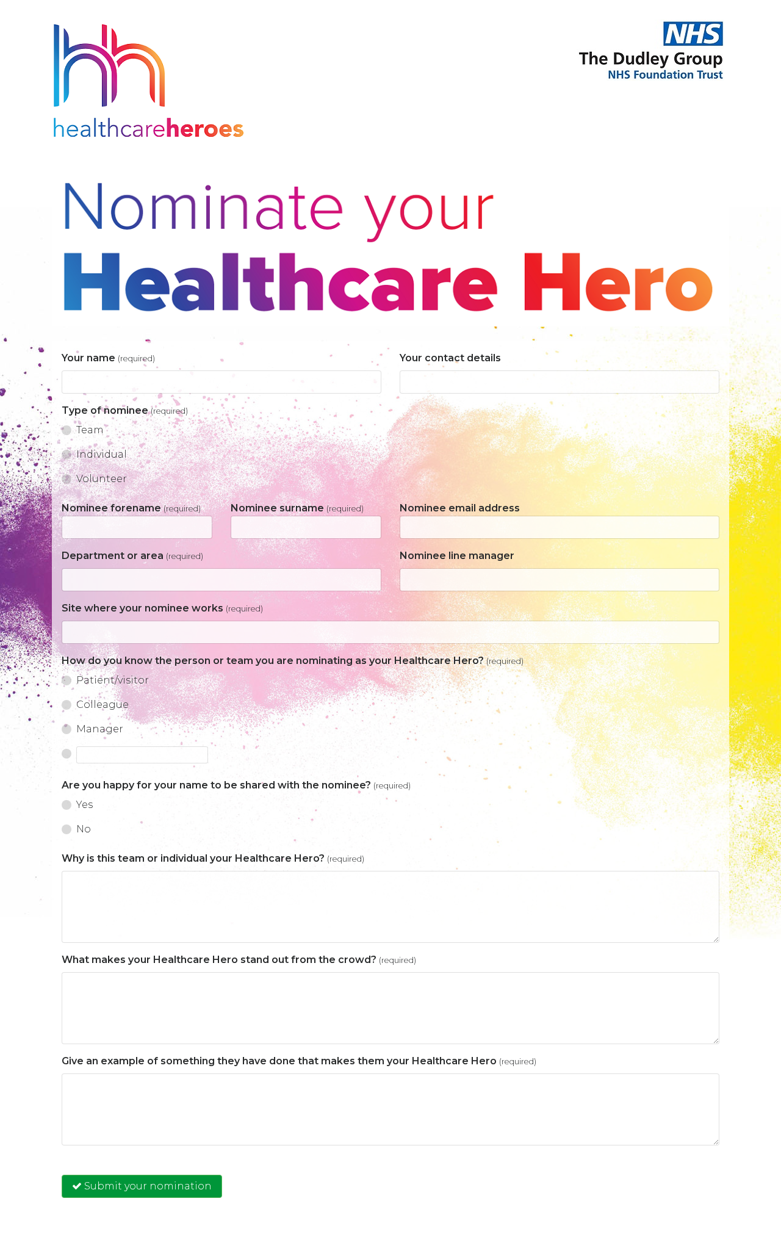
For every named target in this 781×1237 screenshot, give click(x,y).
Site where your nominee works (162, 608)
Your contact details (450, 358)
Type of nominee (125, 410)
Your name (108, 358)
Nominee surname (297, 508)
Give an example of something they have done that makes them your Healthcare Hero (299, 1061)
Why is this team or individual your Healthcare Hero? (213, 858)
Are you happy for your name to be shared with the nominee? (236, 785)
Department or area (132, 555)
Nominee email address (460, 508)
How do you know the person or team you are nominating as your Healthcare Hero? (293, 660)
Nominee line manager (457, 555)
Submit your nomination (147, 1186)
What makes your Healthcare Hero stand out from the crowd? (239, 959)
